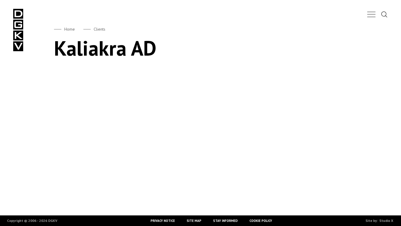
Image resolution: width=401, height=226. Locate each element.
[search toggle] (384, 14)
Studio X (386, 220)
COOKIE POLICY (261, 221)
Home (69, 29)
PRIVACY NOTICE (163, 221)
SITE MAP (194, 221)
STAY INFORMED (225, 221)
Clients (99, 29)
